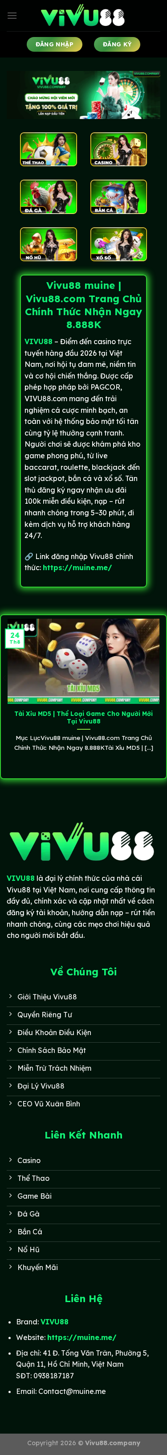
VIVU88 (21, 878)
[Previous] (4, 695)
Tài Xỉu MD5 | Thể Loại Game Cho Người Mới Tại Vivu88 (83, 717)
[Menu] (12, 15)
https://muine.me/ (77, 567)
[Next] (162, 695)
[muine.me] (83, 15)
